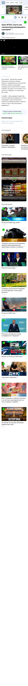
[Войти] (22, 17)
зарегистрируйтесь (16, 113)
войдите (5, 113)
